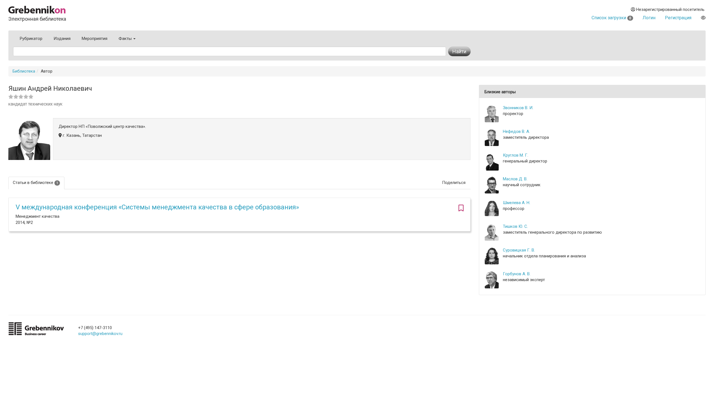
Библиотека (24, 71)
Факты (126, 38)
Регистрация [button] (678, 17)
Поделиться (453, 182)
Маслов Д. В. (515, 178)
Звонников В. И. (518, 107)
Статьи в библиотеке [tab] (35, 182)
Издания (62, 38)
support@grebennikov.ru (100, 333)
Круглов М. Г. (515, 155)
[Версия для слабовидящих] (703, 18)
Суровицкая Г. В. (519, 250)
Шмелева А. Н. (516, 202)
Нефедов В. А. (516, 131)
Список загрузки (611, 17)
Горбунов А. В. (516, 273)
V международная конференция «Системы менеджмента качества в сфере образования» (157, 207)
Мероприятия (94, 38)
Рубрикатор (31, 38)
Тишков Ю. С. (515, 226)
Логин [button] (649, 17)
